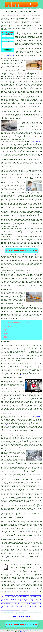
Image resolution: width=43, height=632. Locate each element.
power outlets (14, 232)
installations (5, 204)
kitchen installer (6, 198)
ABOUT (31, 8)
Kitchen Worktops (10, 595)
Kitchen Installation (20, 606)
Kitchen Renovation (35, 597)
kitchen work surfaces (35, 575)
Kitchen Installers (35, 595)
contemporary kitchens (35, 577)
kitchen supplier (35, 416)
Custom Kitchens (24, 597)
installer (34, 158)
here (7, 557)
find (6, 542)
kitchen (27, 163)
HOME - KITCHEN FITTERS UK (21, 616)
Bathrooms (24, 610)
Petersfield (33, 254)
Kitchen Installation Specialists (26, 599)
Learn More (22, 631)
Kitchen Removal (37, 602)
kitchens (10, 114)
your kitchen (38, 25)
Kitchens (13, 599)
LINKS (27, 8)
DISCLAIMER (39, 8)
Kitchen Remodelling (21, 596)
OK (27, 631)
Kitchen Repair (32, 596)
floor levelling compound (27, 374)
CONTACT (34, 8)
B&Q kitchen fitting (14, 584)
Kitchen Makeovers (6, 603)
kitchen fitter (19, 33)
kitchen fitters (35, 141)
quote (9, 150)
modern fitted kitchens (13, 585)
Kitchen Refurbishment (30, 603)
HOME (24, 8)
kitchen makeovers (12, 580)
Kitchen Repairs (32, 606)
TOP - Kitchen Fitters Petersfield (10, 610)
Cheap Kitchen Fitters (22, 595)
